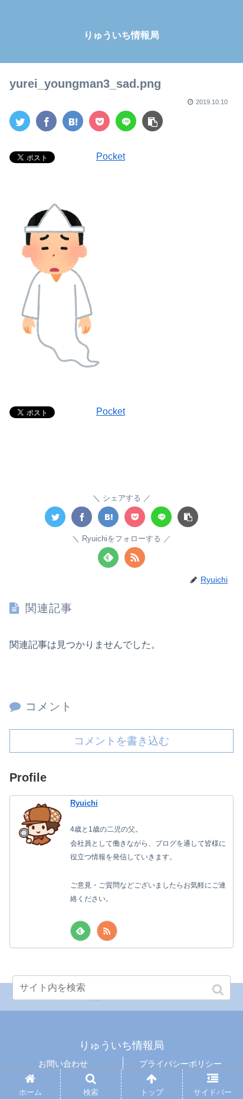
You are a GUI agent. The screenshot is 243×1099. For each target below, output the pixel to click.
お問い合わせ (63, 1063)
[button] (219, 989)
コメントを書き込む (121, 741)
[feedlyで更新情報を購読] (108, 557)
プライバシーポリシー (180, 1063)
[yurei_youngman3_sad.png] (73, 121)
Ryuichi (84, 803)
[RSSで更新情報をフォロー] (134, 557)
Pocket (110, 156)
